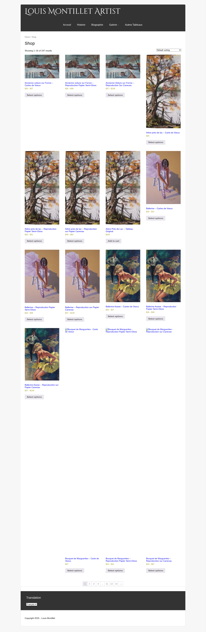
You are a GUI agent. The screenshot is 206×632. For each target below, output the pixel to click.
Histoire (81, 25)
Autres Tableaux (133, 25)
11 (107, 584)
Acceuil (67, 25)
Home (27, 37)
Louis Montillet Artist (72, 11)
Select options (34, 95)
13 (116, 584)
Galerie (113, 25)
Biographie (97, 25)
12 (111, 584)
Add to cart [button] (113, 241)
